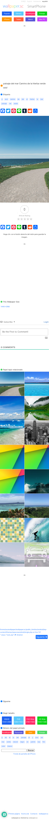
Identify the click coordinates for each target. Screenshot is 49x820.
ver (10, 103)
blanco (9, 746)
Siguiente (40, 637)
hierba (32, 99)
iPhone (7, 19)
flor (44, 742)
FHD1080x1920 (18, 720)
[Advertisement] (24, 51)
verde (16, 103)
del (23, 99)
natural (15, 742)
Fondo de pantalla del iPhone (24, 754)
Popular (7, 13)
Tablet (18, 19)
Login (46, 322)
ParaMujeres (30, 13)
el (27, 99)
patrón (33, 742)
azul (6, 99)
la (37, 99)
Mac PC (42, 19)
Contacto (33, 814)
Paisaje (42, 13)
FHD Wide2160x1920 (30, 720)
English (29, 1)
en (27, 742)
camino (12, 99)
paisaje (4, 103)
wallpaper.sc (43, 814)
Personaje (18, 732)
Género (18, 13)
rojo (39, 742)
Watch (30, 19)
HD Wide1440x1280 (42, 720)
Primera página (14, 814)
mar (41, 99)
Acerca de (25, 814)
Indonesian (37, 1)
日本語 (23, 1)
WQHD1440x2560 (6, 720)
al (29, 737)
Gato (30, 732)
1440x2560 (5, 307)
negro (22, 742)
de (18, 99)
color (3, 746)
